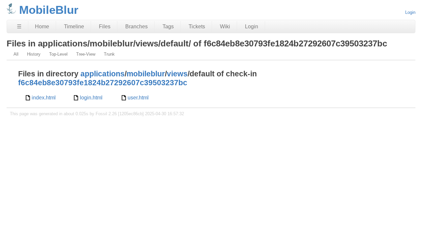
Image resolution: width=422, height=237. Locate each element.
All (16, 54)
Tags (168, 26)
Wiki (225, 26)
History (34, 54)
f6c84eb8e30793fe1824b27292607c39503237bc (102, 82)
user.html (138, 97)
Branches (136, 26)
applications (102, 73)
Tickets (197, 26)
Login (410, 12)
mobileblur (146, 73)
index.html (44, 97)
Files (104, 26)
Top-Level (58, 54)
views (177, 73)
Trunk (109, 54)
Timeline (74, 26)
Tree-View (85, 54)
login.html (91, 97)
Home (42, 26)
